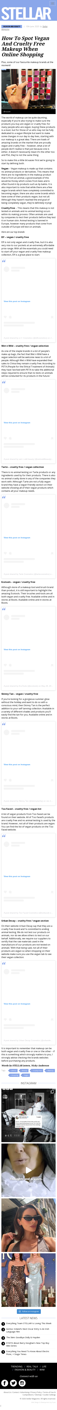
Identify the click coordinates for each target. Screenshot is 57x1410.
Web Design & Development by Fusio (43, 1402)
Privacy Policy (36, 1392)
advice (13, 1070)
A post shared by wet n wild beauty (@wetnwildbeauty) (27, 459)
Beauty (24, 1070)
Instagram (22, 1383)
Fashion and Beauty (11, 26)
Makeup (51, 1070)
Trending (16, 1366)
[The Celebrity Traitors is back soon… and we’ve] (28, 1170)
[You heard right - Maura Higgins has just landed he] (28, 1225)
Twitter (13, 1383)
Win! (42, 1369)
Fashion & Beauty (25, 1369)
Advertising (24, 1392)
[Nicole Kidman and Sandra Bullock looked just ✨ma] (28, 1280)
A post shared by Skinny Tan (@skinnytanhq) (23, 801)
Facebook (4, 1383)
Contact (15, 1392)
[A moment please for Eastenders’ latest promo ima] (28, 1115)
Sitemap (38, 1394)
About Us (7, 1392)
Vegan (26, 1075)
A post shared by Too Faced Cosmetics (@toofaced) (26, 913)
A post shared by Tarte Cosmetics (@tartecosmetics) (27, 574)
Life (44, 1366)
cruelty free (37, 1070)
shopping (14, 1075)
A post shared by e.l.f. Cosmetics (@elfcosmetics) (25, 338)
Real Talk (32, 1366)
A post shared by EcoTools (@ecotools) (21, 686)
